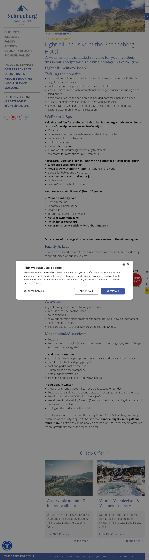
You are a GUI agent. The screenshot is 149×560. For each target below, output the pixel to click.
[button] (34, 291)
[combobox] (124, 264)
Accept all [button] (113, 291)
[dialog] (74, 279)
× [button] (128, 264)
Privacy (37, 283)
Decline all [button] (86, 291)
